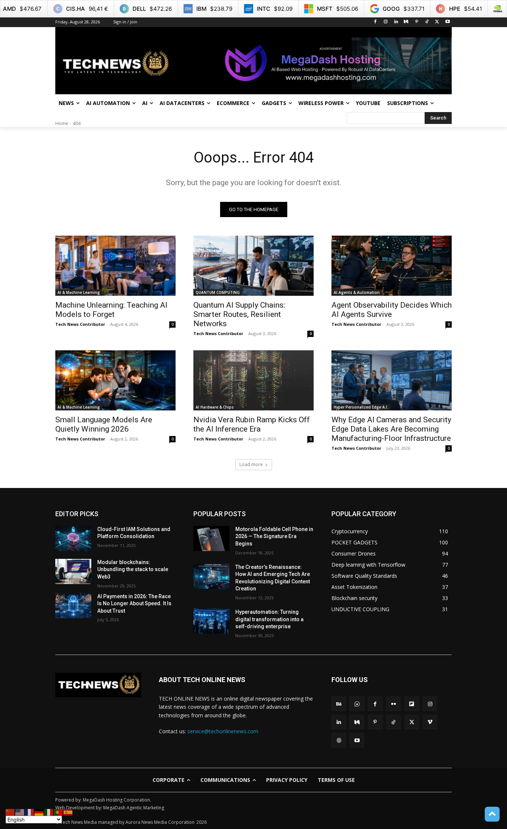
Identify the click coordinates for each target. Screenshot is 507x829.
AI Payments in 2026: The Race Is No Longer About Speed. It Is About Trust (134, 603)
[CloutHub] (357, 704)
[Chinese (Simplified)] (10, 812)
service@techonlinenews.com (222, 731)
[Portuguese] (58, 812)
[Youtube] (447, 22)
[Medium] (406, 22)
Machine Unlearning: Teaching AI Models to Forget (111, 310)
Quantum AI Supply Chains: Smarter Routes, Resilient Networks (239, 314)
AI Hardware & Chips (215, 407)
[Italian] (49, 812)
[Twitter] (437, 22)
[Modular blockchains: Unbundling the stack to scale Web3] (73, 571)
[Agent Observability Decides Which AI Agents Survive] (391, 266)
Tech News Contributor (80, 324)
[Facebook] (375, 22)
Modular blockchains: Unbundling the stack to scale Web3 (132, 569)
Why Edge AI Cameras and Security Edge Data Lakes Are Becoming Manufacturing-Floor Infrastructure (391, 429)
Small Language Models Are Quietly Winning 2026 (103, 424)
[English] (20, 812)
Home (61, 123)
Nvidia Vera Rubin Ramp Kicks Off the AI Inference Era (251, 424)
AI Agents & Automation (357, 292)
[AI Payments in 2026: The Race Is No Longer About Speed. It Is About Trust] (73, 605)
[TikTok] (427, 22)
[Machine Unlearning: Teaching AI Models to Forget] (115, 266)
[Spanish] (68, 812)
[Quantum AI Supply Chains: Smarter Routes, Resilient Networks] (253, 266)
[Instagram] (385, 22)
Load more (251, 464)
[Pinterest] (416, 22)
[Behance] (338, 704)
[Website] (338, 740)
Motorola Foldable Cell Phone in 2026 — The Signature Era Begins (274, 536)
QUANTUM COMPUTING (218, 292)
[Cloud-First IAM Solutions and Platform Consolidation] (73, 538)
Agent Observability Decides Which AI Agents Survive (391, 310)
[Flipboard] (412, 704)
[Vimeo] (430, 722)
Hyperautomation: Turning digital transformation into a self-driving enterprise (269, 619)
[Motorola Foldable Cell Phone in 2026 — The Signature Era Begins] (211, 538)
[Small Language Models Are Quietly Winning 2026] (115, 380)
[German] (39, 812)
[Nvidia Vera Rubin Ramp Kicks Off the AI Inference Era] (253, 380)
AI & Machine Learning (79, 292)
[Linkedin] (396, 22)
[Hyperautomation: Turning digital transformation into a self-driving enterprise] (211, 621)
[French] (30, 812)
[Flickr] (393, 704)
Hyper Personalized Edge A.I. (361, 407)
